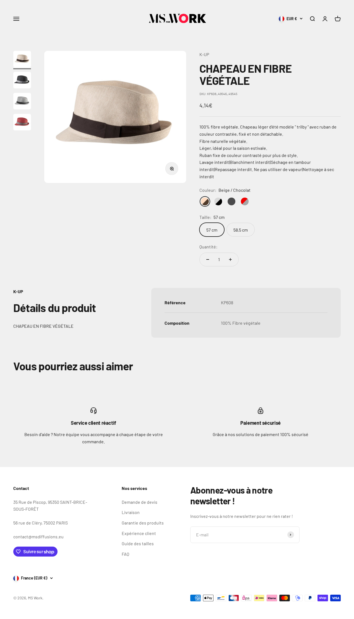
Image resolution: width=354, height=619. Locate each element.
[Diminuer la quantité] (208, 259)
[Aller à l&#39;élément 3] (22, 102)
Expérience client (139, 533)
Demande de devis (139, 502)
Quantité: (208, 246)
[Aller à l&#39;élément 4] (22, 123)
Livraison (131, 512)
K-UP (204, 54)
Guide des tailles (138, 543)
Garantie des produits (143, 522)
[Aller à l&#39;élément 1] (22, 60)
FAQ (125, 554)
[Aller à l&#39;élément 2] (22, 81)
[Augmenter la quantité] (230, 259)
